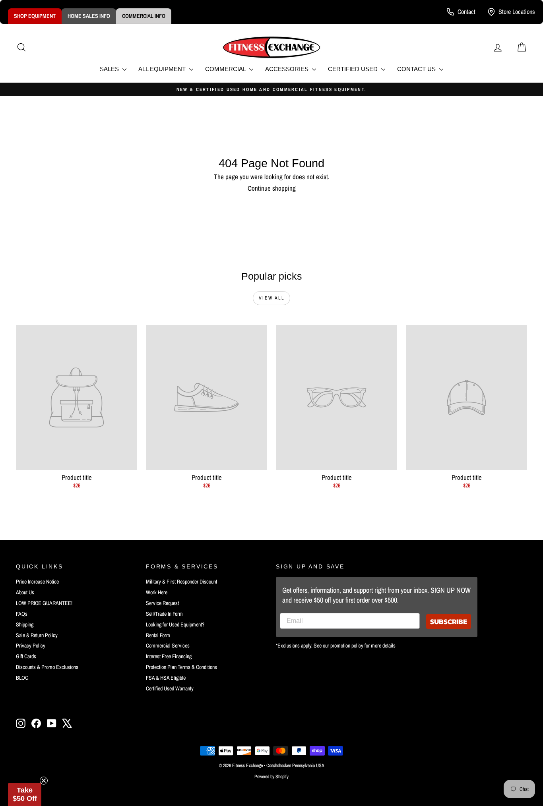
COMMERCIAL (226, 69)
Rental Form (158, 635)
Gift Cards (26, 656)
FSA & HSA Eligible (166, 677)
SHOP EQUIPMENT (35, 15)
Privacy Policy (30, 645)
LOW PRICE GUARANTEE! (44, 603)
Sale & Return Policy (37, 635)
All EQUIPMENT (162, 69)
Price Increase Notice (37, 581)
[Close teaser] (44, 781)
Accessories (287, 69)
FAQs (21, 613)
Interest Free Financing (169, 656)
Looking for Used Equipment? (175, 624)
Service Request (162, 603)
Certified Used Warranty (170, 688)
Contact (466, 11)
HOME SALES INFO (89, 15)
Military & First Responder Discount (181, 581)
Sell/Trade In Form (164, 613)
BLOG (22, 677)
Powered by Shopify (271, 776)
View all (271, 298)
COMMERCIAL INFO (143, 15)
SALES (110, 69)
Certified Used (353, 69)
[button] (24, 794)
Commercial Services (168, 645)
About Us (25, 592)
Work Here (156, 592)
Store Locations (516, 11)
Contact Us (417, 69)
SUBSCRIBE (448, 621)
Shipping (24, 624)
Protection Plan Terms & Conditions (181, 667)
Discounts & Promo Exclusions (47, 667)
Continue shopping (272, 188)
